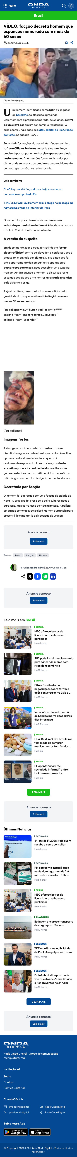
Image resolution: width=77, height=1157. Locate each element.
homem (43, 555)
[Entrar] (71, 6)
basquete (22, 115)
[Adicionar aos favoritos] (66, 42)
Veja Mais (39, 1001)
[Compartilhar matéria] (71, 42)
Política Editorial (14, 1088)
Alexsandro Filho (34, 567)
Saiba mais (39, 541)
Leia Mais (38, 792)
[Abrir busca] (64, 5)
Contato (9, 1082)
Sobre (7, 1076)
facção (29, 555)
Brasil (18, 555)
